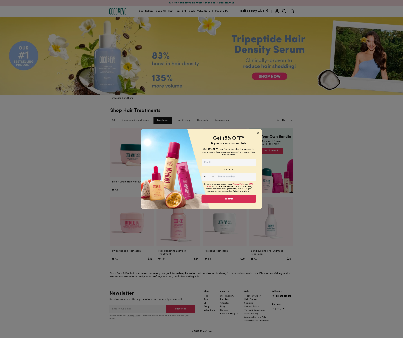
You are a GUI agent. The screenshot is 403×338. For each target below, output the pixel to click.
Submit (228, 199)
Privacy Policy (238, 184)
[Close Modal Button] (258, 132)
